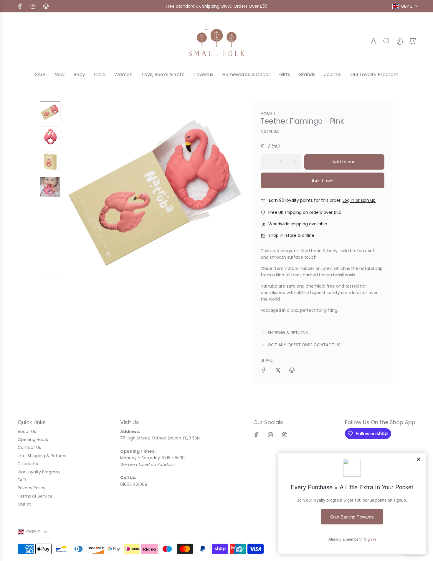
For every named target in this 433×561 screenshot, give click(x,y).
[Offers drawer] (399, 41)
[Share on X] (277, 371)
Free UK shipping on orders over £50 (304, 212)
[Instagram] (33, 6)
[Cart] (412, 41)
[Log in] (373, 41)
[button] (79, 192)
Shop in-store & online (291, 235)
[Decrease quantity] (267, 161)
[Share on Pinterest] (291, 371)
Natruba (270, 131)
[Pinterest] (45, 6)
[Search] (386, 41)
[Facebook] (20, 6)
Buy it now (322, 180)
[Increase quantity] (294, 161)
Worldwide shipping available (297, 224)
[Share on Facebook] (263, 371)
